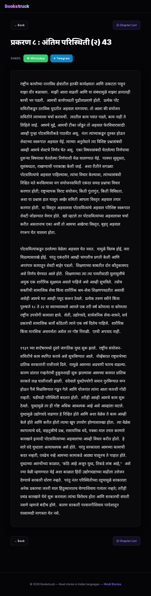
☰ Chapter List (126, 25)
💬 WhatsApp (36, 58)
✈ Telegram (61, 58)
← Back (19, 25)
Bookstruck (17, 6)
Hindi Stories (112, 584)
